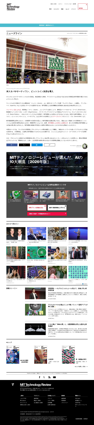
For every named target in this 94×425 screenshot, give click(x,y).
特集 (62, 9)
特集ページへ (78, 172)
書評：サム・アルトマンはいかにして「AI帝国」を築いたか (78, 200)
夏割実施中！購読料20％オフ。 (47, 25)
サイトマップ (23, 402)
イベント (73, 9)
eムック (67, 9)
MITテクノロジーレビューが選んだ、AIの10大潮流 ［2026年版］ (46, 159)
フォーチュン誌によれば (13, 109)
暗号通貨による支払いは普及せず (58, 123)
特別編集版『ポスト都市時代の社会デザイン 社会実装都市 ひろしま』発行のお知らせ (31, 201)
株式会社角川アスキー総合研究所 (33, 414)
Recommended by (79, 283)
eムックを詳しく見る (80, 366)
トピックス (56, 9)
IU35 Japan (77, 398)
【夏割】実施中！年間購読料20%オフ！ (39, 214)
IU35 (50, 9)
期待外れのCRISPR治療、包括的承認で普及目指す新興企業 (63, 200)
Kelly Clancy (51, 318)
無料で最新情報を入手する (57, 207)
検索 (74, 3)
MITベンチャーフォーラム (81, 405)
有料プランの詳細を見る (36, 207)
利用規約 (63, 400)
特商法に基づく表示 (25, 404)
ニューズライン (14, 33)
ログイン (60, 3)
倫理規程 (63, 398)
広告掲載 (50, 402)
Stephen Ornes (52, 336)
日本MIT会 (77, 402)
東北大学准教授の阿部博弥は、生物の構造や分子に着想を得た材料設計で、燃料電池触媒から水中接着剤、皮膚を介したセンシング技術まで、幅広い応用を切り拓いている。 (67, 294)
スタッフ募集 (51, 400)
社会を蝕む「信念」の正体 (81, 361)
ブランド (50, 398)
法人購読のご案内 (38, 402)
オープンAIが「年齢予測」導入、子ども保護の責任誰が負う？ (14, 201)
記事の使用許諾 (51, 404)
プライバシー (64, 402)
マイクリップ (67, 3)
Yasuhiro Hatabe (52, 298)
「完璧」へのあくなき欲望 (53, 361)
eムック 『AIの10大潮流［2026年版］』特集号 (47, 200)
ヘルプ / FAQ (23, 398)
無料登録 (81, 8)
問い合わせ (23, 400)
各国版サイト (78, 400)
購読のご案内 (53, 3)
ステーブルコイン (57, 116)
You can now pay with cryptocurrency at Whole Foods (17, 88)
